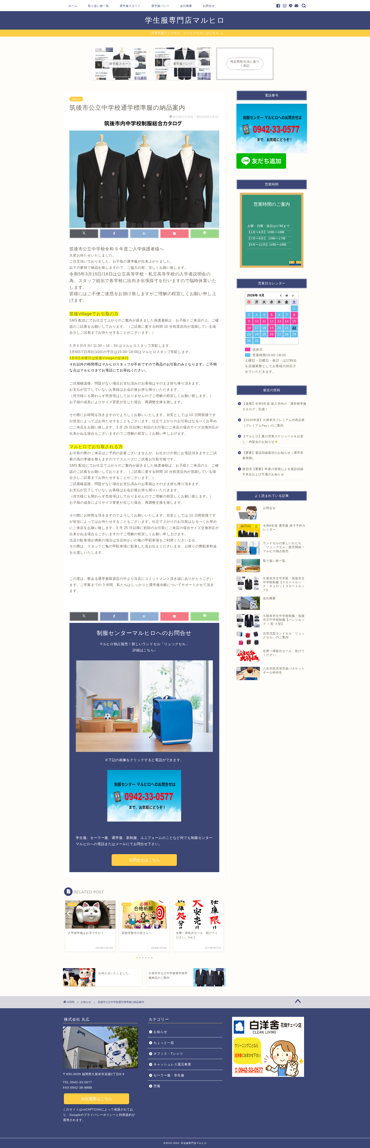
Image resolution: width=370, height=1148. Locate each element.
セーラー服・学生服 (169, 1075)
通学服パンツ (160, 6)
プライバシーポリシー (100, 1114)
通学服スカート (130, 6)
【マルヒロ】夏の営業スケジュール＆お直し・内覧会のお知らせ (272, 439)
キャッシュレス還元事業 (172, 1064)
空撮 (157, 1086)
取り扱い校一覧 (98, 6)
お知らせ (76, 99)
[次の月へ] (294, 295)
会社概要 (186, 6)
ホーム (72, 6)
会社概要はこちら (96, 1099)
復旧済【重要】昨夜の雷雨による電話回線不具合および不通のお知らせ (272, 471)
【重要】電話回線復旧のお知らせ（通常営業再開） (272, 455)
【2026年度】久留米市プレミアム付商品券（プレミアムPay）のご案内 (273, 422)
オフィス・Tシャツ (168, 1053)
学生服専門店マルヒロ (185, 20)
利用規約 (125, 1114)
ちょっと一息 (164, 1042)
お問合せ (209, 6)
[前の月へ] (279, 295)
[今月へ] (286, 295)
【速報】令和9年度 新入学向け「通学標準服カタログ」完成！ (274, 406)
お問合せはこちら (144, 860)
